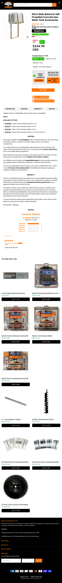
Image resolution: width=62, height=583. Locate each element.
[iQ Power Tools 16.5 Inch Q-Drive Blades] (16, 488)
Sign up (38, 560)
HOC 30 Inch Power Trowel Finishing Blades (16, 462)
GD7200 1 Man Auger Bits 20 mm (43, 419)
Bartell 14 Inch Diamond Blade (42, 336)
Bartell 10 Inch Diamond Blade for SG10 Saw (46, 293)
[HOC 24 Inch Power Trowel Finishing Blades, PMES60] (46, 445)
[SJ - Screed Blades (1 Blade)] (16, 402)
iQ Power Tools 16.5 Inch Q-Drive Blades (15, 504)
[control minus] (33, 86)
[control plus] (36, 86)
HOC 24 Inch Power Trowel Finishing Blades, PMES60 (46, 462)
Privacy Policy (24, 577)
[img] (9, 241)
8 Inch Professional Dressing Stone (13, 293)
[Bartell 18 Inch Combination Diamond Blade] (16, 361)
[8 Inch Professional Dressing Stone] (16, 276)
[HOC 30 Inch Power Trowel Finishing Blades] (16, 445)
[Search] (54, 5)
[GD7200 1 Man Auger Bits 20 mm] (46, 402)
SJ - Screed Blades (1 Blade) (11, 419)
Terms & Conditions (36, 577)
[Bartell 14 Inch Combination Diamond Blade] (16, 319)
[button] (58, 7)
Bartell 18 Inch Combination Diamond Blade (16, 378)
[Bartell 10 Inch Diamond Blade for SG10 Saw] (46, 276)
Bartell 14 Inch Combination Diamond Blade (16, 336)
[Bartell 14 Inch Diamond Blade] (46, 319)
